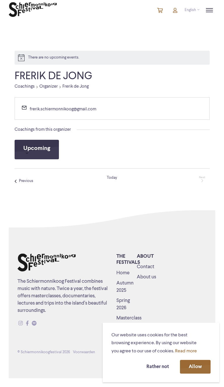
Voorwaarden (84, 352)
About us (146, 277)
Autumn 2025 (125, 287)
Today (112, 178)
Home (123, 273)
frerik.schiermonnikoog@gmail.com (63, 109)
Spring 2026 (123, 304)
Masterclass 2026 (128, 322)
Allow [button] (195, 366)
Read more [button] (186, 351)
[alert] (112, 58)
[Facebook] (27, 323)
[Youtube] (40, 323)
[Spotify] (34, 323)
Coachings (25, 86)
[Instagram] (21, 323)
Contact (145, 266)
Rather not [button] (157, 366)
